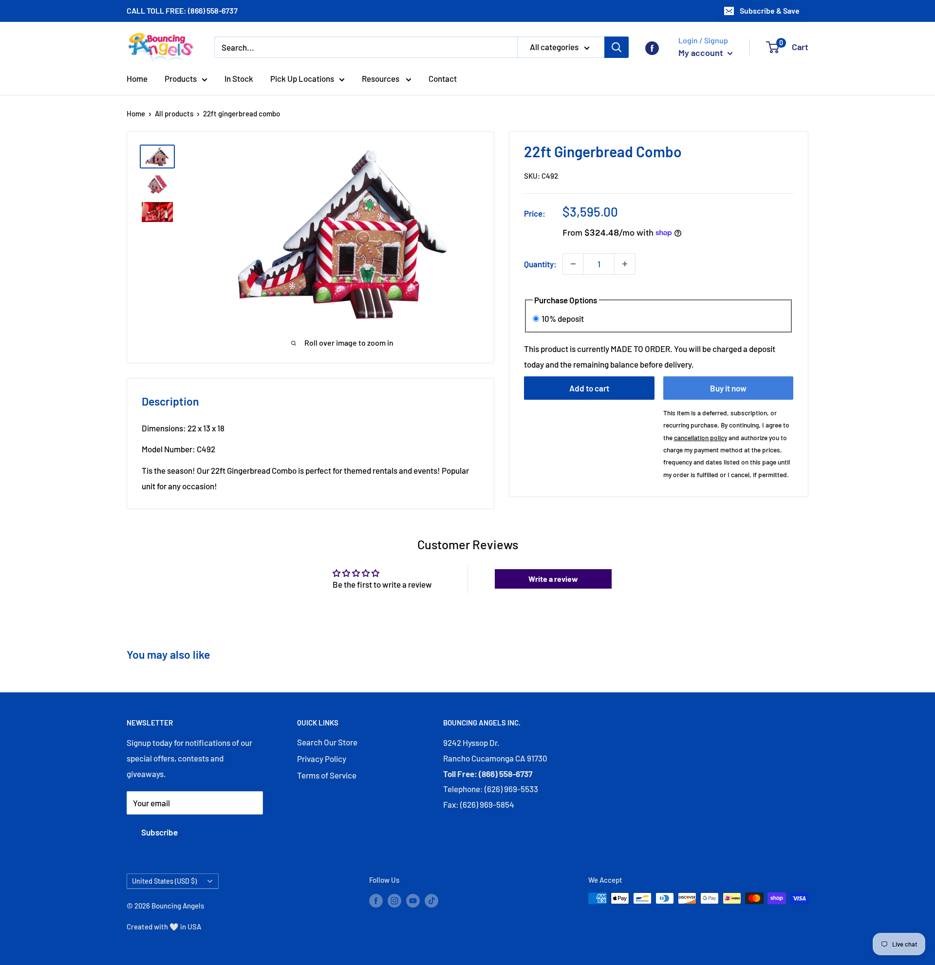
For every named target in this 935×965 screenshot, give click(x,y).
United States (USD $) (164, 881)
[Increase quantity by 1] (625, 264)
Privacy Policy (321, 758)
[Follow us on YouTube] (413, 899)
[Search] (616, 47)
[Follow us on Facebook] (652, 47)
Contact (443, 78)
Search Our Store (327, 742)
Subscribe (159, 832)
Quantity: (540, 263)
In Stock (238, 78)
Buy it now (728, 388)
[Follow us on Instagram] (394, 899)
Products (181, 78)
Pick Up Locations (302, 78)
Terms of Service (326, 775)
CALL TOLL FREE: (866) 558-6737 (182, 10)
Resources (381, 78)
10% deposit (563, 318)
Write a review (553, 578)
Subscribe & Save (770, 10)
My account (701, 52)
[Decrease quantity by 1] (573, 264)
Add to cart (589, 388)
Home (137, 78)
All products (174, 113)
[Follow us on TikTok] (431, 899)
